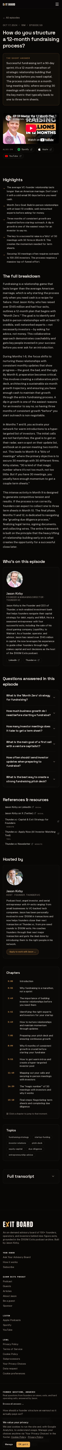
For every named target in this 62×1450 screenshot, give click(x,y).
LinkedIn (13, 660)
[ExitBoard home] (9, 4)
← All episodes (11, 17)
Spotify (25, 149)
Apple (45, 149)
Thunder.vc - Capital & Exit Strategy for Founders (26, 821)
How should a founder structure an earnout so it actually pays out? (29, 1412)
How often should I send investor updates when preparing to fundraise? (27, 762)
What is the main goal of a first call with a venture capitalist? (28, 744)
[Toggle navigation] (57, 4)
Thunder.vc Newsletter (17, 843)
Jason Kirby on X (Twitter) (19, 813)
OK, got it (23, 1444)
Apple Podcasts (12, 1320)
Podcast (7, 1281)
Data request (10, 1368)
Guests (7, 1286)
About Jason (10, 1296)
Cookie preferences (14, 1373)
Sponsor (7, 1305)
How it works (10, 1262)
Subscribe (8, 1267)
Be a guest (9, 1300)
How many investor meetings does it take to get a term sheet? (28, 728)
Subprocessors (11, 1358)
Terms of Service (12, 1349)
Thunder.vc (31, 660)
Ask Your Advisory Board (17, 1257)
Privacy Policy (10, 1344)
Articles (7, 1291)
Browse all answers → (13, 1404)
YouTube (13, 156)
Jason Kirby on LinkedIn (18, 807)
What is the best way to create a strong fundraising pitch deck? (27, 779)
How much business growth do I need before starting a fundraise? (28, 713)
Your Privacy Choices (14, 1363)
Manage (9, 1444)
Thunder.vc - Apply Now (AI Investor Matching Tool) (30, 833)
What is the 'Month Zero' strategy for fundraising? (28, 697)
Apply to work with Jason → (22, 952)
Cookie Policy (10, 1353)
